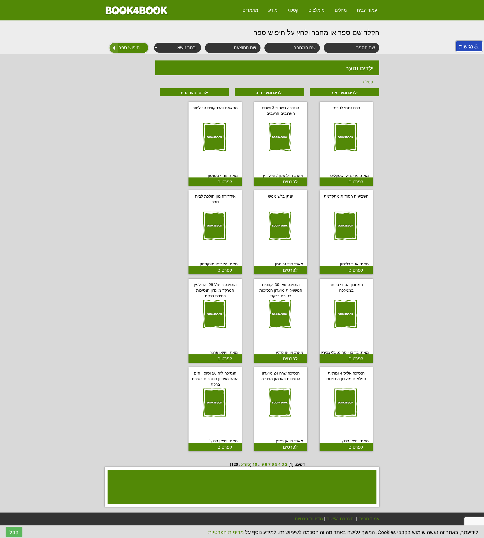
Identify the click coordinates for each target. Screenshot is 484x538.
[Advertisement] (239, 494)
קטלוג (293, 10)
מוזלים (341, 10)
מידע (273, 10)
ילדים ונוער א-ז (345, 92)
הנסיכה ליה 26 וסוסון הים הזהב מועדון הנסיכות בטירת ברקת (215, 378)
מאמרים (250, 10)
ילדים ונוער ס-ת (194, 92)
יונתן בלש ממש (280, 196)
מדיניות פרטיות (309, 518)
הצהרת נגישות (339, 518)
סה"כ (245, 464)
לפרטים (355, 181)
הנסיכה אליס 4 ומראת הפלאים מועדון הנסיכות (346, 375)
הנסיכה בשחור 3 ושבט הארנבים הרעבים (280, 110)
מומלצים (316, 10)
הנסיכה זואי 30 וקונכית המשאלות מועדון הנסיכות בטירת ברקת (280, 290)
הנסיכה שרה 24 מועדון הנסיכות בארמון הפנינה (280, 375)
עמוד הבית (367, 10)
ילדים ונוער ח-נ (269, 92)
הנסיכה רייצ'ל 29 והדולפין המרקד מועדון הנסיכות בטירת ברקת (215, 290)
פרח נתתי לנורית (346, 107)
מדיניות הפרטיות (226, 531)
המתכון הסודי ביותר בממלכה (346, 287)
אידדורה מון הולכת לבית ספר (215, 198)
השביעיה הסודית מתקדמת (346, 196)
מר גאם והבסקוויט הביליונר (215, 107)
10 (255, 464)
